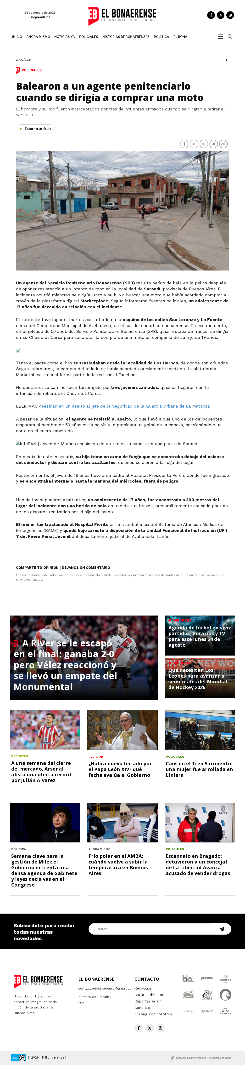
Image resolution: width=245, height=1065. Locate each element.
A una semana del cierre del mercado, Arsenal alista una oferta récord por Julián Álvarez (41, 771)
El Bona (180, 37)
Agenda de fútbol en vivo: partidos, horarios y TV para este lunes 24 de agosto (199, 636)
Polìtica (161, 37)
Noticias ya (64, 37)
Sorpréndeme (40, 17)
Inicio (17, 37)
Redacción (143, 988)
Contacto (142, 1008)
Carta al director (149, 995)
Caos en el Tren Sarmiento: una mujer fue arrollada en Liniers (199, 769)
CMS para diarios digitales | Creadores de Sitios (203, 1057)
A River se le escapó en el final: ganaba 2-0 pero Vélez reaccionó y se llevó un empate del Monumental (65, 665)
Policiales (88, 37)
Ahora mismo (38, 37)
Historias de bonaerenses (126, 37)
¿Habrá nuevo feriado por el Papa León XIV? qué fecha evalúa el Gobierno (120, 769)
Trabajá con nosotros (153, 1014)
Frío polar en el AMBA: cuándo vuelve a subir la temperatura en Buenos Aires (118, 864)
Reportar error (147, 1001)
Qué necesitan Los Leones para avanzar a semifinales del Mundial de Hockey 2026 (198, 679)
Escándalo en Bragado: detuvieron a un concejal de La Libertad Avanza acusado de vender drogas (198, 864)
